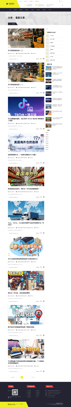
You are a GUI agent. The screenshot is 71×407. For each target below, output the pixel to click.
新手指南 (31, 1)
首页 (10, 9)
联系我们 (44, 9)
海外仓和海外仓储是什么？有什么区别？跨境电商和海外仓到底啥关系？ (57, 67)
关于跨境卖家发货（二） (16, 50)
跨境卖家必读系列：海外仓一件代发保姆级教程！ (24, 189)
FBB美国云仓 (18, 404)
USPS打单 (52, 35)
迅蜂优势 (21, 9)
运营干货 (28, 123)
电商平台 (22, 123)
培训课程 (19, 53)
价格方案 (38, 392)
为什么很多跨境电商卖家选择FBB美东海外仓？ (23, 259)
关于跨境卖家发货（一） (16, 84)
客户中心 (50, 9)
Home (10, 23)
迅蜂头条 (26, 9)
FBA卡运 (51, 56)
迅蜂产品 (38, 390)
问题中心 (32, 9)
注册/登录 (25, 1)
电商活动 (47, 141)
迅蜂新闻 (28, 53)
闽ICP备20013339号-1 (59, 403)
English (20, 1)
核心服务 (29, 396)
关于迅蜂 (15, 9)
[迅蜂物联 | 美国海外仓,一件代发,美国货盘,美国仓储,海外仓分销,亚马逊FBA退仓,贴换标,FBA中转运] (11, 3)
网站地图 (36, 1)
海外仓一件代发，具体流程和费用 (19, 293)
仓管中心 (38, 395)
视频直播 (47, 143)
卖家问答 (19, 191)
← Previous (12, 377)
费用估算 (38, 9)
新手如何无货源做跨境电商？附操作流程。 (22, 327)
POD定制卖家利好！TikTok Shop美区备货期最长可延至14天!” (57, 86)
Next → (34, 377)
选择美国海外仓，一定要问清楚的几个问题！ (22, 155)
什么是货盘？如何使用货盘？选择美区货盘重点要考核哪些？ (57, 80)
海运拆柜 (51, 49)
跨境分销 (51, 42)
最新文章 (22, 53)
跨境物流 (25, 53)
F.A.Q (37, 396)
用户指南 (29, 395)
